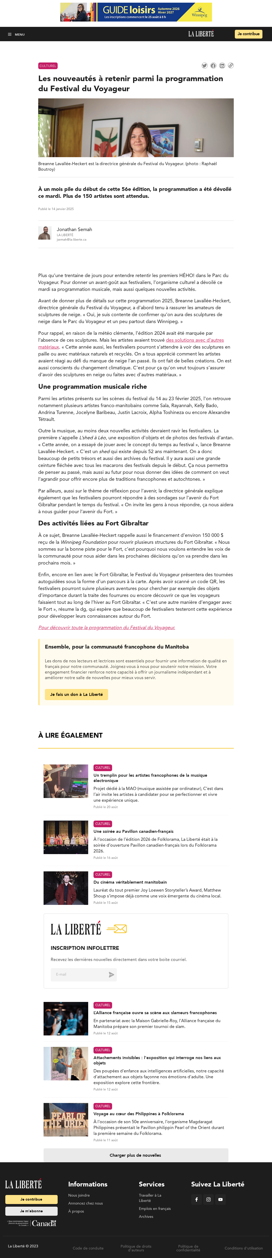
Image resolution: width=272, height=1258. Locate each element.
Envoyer (107, 974)
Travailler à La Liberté (150, 1198)
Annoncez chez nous (85, 1203)
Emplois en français (155, 1209)
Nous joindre (79, 1195)
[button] (10, 34)
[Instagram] (208, 1204)
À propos (76, 1211)
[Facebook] (196, 1204)
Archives (146, 1217)
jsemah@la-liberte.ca (71, 239)
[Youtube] (220, 1204)
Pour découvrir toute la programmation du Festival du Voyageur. (106, 627)
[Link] (231, 65)
